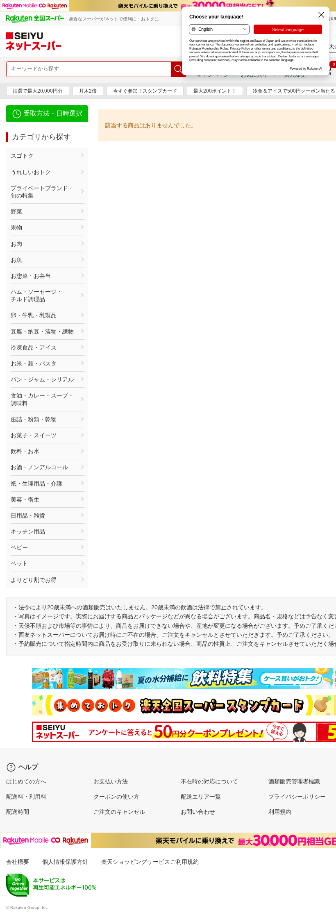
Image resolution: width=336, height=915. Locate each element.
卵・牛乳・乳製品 (34, 315)
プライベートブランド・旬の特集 (42, 192)
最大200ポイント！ (214, 91)
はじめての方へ (26, 781)
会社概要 (17, 861)
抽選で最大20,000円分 (38, 91)
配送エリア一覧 (201, 796)
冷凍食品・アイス (34, 347)
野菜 (16, 211)
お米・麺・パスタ (34, 363)
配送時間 (17, 811)
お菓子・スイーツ (34, 435)
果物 (16, 227)
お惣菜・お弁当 (31, 275)
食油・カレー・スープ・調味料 (42, 399)
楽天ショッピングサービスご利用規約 (150, 861)
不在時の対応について (209, 781)
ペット (19, 563)
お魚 (16, 260)
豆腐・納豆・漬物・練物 (42, 331)
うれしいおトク (31, 172)
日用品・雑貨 (28, 515)
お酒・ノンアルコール (39, 467)
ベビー (19, 547)
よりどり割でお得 (34, 580)
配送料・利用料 (26, 796)
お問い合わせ (198, 811)
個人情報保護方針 (65, 861)
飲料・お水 (25, 451)
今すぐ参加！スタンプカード (145, 91)
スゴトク (22, 155)
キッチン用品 (28, 531)
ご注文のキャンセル (119, 811)
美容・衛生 (25, 499)
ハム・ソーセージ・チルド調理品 (36, 295)
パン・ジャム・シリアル (42, 379)
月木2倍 (88, 91)
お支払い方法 (110, 781)
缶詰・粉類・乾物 (34, 419)
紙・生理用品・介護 (36, 483)
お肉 (16, 244)
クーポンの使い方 (116, 796)
